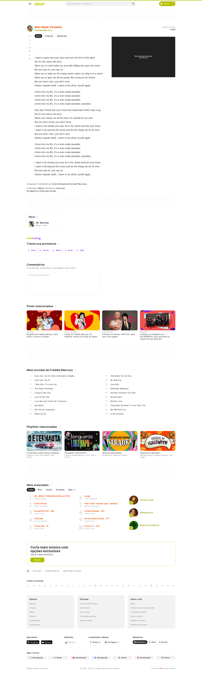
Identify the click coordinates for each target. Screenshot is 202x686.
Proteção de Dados (138, 612)
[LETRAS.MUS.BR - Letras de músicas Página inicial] (40, 3)
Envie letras (84, 612)
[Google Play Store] (33, 642)
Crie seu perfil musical (89, 604)
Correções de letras (88, 616)
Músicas (32, 604)
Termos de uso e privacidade (142, 608)
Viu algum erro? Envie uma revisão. (41, 191)
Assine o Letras (86, 620)
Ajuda (132, 604)
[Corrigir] (30, 55)
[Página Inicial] (28, 571)
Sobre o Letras (136, 616)
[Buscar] (133, 3)
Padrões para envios (138, 625)
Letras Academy (101, 238)
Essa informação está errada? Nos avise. (69, 184)
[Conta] (173, 3)
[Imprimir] (30, 51)
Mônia (41, 188)
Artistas (32, 608)
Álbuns (32, 612)
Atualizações (34, 620)
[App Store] (46, 642)
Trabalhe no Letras (138, 620)
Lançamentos (34, 625)
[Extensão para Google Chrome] (70, 642)
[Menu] (30, 3)
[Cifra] (30, 47)
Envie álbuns (85, 608)
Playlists (32, 616)
